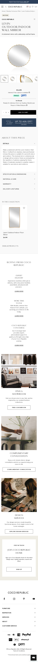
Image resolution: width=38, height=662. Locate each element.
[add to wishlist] (34, 19)
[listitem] (14, 221)
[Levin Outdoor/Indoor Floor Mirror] (14, 217)
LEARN (17, 291)
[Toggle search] (6, 7)
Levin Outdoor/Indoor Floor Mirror (13, 233)
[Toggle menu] (2, 7)
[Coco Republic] (15, 7)
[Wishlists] (32, 6)
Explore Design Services (19, 531)
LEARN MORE (19, 316)
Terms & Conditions (19, 651)
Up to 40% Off (24, 2)
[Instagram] (14, 599)
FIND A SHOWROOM (19, 407)
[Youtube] (34, 599)
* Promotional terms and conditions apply (19, 654)
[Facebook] (4, 599)
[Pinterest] (24, 599)
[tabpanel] (19, 55)
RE (22, 291)
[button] (19, 122)
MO (20, 291)
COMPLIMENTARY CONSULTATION (19, 469)
